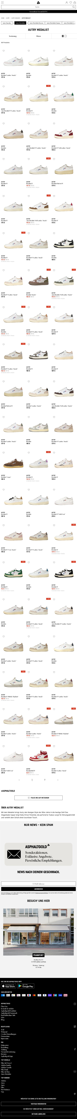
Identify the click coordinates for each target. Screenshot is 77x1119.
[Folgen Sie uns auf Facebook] (74, 1049)
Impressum (4, 1038)
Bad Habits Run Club (8, 1015)
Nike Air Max (5, 1072)
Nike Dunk (4, 1069)
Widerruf (4, 1032)
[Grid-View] (62, 36)
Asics (3, 1083)
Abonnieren (38, 889)
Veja (2, 1092)
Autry (3, 1085)
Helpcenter (5, 1045)
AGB (2, 1029)
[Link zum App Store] (8, 985)
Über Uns (4, 1006)
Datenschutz (5, 1036)
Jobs (2, 1017)
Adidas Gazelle (6, 1067)
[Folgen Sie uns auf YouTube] (75, 1071)
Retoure (4, 1054)
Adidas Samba (6, 1065)
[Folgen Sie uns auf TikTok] (75, 1026)
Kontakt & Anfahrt (7, 1008)
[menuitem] (13, 36)
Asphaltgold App (7, 1056)
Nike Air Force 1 (6, 1063)
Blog (2, 1019)
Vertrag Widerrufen (38, 1104)
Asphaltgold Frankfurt (8, 1011)
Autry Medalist (6, 1074)
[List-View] (65, 36)
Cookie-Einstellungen (8, 1034)
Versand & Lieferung (8, 1052)
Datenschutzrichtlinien (41, 893)
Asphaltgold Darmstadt (9, 1013)
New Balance (5, 1089)
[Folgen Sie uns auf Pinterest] (75, 1094)
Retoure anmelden (38, 1114)
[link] (38, 2)
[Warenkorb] (75, 3)
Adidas (3, 1081)
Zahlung (4, 1049)
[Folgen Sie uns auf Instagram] (75, 1004)
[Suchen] (74, 7)
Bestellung (4, 1047)
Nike (2, 1087)
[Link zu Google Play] (25, 985)
